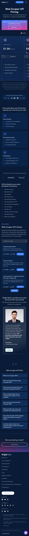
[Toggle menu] (26, 2)
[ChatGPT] (2, 505)
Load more (14, 290)
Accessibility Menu (6, 533)
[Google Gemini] (7, 505)
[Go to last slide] (13, 364)
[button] (8, 493)
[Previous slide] (3, 56)
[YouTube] (5, 499)
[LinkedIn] (2, 499)
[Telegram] (7, 511)
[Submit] (25, 241)
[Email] (5, 511)
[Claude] (10, 505)
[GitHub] (7, 499)
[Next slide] (26, 56)
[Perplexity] (5, 505)
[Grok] (13, 505)
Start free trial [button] (20, 2)
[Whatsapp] (2, 511)
